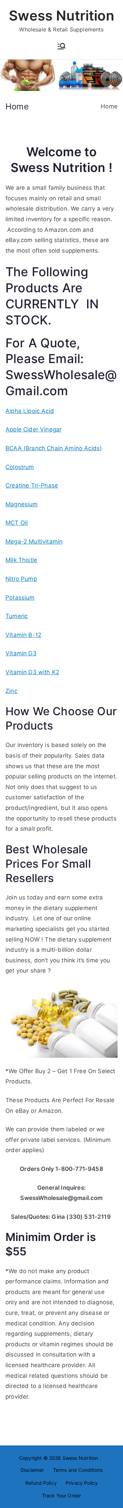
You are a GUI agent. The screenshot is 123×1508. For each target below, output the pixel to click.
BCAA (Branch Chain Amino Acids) (53, 448)
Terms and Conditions (77, 1470)
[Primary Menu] (61, 46)
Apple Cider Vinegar (33, 429)
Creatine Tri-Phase (31, 485)
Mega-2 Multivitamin (34, 541)
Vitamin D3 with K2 (32, 672)
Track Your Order (61, 1495)
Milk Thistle (21, 560)
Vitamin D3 (21, 653)
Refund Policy (41, 1483)
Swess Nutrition (61, 15)
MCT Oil (16, 522)
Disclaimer (32, 1470)
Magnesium (21, 504)
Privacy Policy (82, 1483)
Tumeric (16, 616)
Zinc (11, 691)
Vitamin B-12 (23, 634)
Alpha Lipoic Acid (29, 411)
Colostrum (19, 467)
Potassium (20, 597)
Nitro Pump (21, 578)
